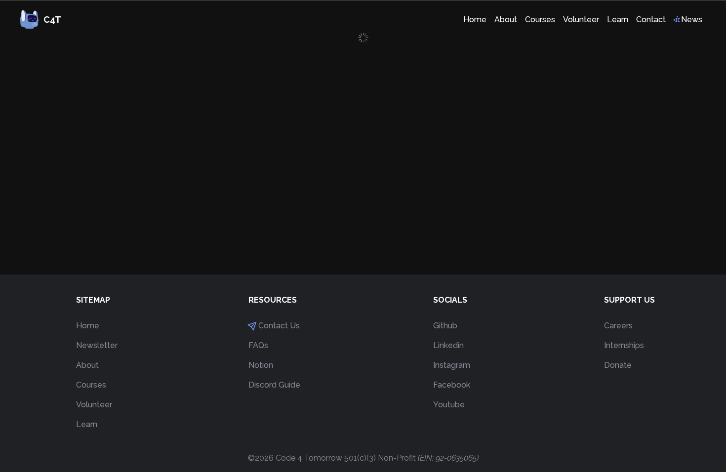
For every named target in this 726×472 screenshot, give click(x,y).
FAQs (258, 345)
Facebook (451, 385)
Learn (86, 424)
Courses (91, 385)
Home (87, 325)
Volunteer (94, 404)
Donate (618, 365)
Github (445, 325)
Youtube (449, 404)
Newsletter (97, 345)
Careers (618, 325)
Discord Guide (274, 385)
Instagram (451, 365)
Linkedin (448, 345)
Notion (260, 365)
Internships (624, 345)
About (87, 365)
